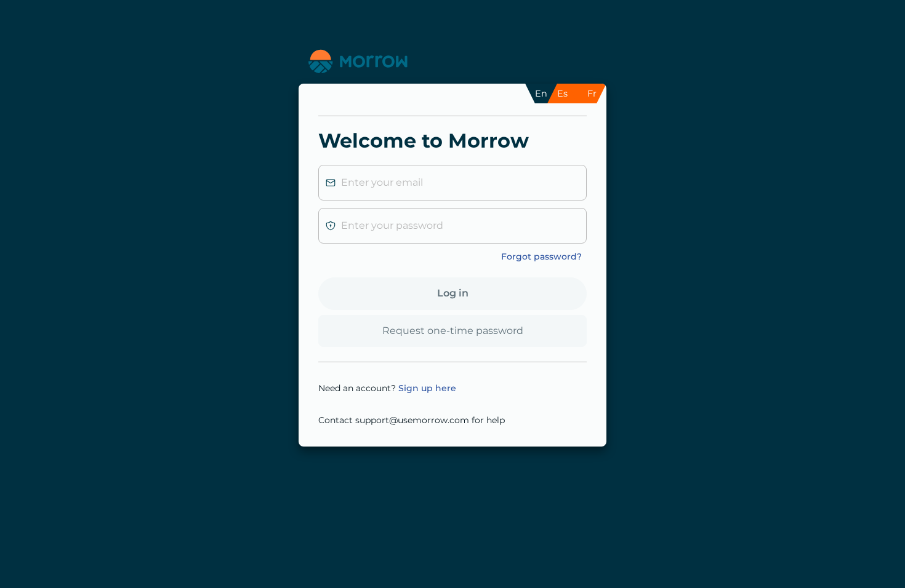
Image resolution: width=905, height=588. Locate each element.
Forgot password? (541, 256)
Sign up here (427, 388)
